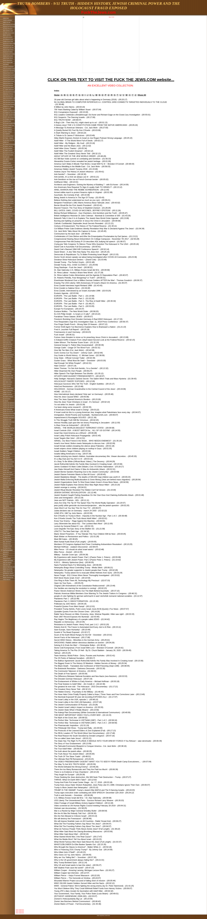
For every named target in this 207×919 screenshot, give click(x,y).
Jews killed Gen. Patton (8, 266)
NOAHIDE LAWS (6, 329)
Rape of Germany (7, 489)
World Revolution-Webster (9, 316)
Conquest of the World (8, 308)
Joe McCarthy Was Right (8, 192)
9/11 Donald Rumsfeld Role (9, 123)
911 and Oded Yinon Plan (8, 140)
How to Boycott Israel (7, 197)
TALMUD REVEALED (7, 222)
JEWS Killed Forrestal (8, 270)
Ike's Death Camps (7, 495)
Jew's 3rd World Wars (7, 344)
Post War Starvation (7, 491)
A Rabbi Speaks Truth (8, 232)
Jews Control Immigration (8, 199)
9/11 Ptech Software (7, 131)
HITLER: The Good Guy (8, 411)
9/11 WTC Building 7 (7, 127)
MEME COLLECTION (7, 569)
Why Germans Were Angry (9, 422)
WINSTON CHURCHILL (8, 445)
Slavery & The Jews (7, 371)
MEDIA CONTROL (7, 35)
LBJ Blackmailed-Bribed (8, 203)
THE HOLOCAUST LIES (8, 45)
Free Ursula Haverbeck (8, 85)
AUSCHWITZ (6, 64)
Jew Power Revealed (7, 28)
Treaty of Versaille (7, 386)
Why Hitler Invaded (7, 468)
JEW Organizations (7, 358)
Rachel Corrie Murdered (8, 354)
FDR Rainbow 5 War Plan (8, 428)
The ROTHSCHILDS (7, 165)
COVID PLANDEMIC (7, 20)
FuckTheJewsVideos (8, 550)
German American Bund (8, 388)
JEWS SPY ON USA (7, 346)
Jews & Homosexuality (8, 184)
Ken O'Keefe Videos (7, 514)
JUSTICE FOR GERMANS (8, 403)
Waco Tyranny (6, 506)
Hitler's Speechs (6, 457)
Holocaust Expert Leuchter (9, 75)
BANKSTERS (6, 161)
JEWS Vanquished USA (8, 188)
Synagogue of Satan (7, 300)
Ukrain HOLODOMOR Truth (9, 98)
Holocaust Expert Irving (8, 83)
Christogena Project (7, 546)
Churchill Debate (6, 447)
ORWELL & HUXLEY (7, 220)
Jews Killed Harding (7, 272)
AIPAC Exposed (6, 279)
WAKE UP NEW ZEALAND (9, 567)
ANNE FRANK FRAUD (8, 58)
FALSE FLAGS (6, 157)
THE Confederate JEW (8, 375)
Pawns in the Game (7, 318)
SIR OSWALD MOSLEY (8, 396)
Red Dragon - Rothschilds (8, 169)
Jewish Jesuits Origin (7, 249)
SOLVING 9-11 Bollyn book (9, 110)
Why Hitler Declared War (8, 466)
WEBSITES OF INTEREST (8, 508)
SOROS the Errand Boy (8, 258)
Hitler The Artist (6, 455)
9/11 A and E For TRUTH (8, 152)
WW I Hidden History (7, 382)
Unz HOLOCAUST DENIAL (9, 54)
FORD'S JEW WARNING (8, 285)
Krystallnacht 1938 (7, 419)
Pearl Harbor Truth (7, 424)
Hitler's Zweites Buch (7, 453)
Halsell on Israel (6, 205)
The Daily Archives (7, 548)
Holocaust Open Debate (8, 49)
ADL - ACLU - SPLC (7, 255)
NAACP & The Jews (7, 363)
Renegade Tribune (7, 516)
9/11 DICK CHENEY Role (8, 125)
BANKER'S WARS (7, 163)
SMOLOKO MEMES (7, 562)
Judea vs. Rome (6, 247)
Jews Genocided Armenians (9, 100)
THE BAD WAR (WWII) (8, 434)
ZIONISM (5, 239)
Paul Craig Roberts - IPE (8, 522)
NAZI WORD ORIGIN (7, 440)
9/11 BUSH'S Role (7, 121)
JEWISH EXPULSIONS (8, 56)
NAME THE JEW (6, 22)
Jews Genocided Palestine (9, 104)
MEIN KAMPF (6, 451)
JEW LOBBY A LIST (7, 281)
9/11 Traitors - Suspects (8, 138)
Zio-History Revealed (7, 241)
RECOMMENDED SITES (8, 510)
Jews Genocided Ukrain (8, 96)
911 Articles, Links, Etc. (8, 146)
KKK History (5, 325)
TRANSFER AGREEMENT (9, 417)
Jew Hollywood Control (8, 39)
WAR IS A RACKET (7, 306)
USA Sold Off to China (8, 215)
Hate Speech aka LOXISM (8, 226)
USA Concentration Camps (9, 68)
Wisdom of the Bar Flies (8, 577)
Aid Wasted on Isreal (7, 260)
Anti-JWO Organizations (8, 262)
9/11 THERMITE (6, 133)
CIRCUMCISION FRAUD (8, 331)
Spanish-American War (8, 377)
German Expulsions (7, 493)
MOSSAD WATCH (7, 527)
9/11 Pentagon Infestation (8, 119)
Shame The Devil (7, 314)
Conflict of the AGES (7, 304)
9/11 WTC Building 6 (7, 129)
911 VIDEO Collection (8, 150)
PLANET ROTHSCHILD (8, 176)
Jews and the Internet (7, 37)
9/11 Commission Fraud (8, 136)
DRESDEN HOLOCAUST (8, 485)
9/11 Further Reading (7, 148)
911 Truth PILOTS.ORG (8, 154)
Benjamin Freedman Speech (9, 228)
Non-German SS (6, 476)
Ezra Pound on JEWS (7, 503)
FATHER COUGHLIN (7, 394)
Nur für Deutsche (6, 398)
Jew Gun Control (6, 218)
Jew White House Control (8, 33)
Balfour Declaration (7, 384)
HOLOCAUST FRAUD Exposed (10, 43)
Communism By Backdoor (8, 194)
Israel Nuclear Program (8, 337)
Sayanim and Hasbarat (8, 253)
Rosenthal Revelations (8, 230)
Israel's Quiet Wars (7, 342)
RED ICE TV (5, 554)
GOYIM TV (5, 556)
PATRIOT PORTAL (7, 512)
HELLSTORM (6, 487)
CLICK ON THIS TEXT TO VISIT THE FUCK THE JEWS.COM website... (111, 79)
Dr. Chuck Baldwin (7, 535)
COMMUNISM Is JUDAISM (9, 190)
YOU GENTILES (6, 297)
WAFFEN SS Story (7, 478)
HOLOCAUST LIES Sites (8, 47)
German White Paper (7, 472)
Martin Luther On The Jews (9, 293)
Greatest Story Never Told (8, 449)
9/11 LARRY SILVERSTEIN (9, 115)
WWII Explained (6, 432)
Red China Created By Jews (9, 213)
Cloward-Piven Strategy (8, 201)
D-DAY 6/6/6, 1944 (7, 482)
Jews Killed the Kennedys (8, 268)
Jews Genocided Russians (9, 91)
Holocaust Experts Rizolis (8, 81)
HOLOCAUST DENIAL (8, 51)
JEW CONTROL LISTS (8, 30)
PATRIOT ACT (6, 142)
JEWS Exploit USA (7, 186)
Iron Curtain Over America (8, 289)
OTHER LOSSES (7, 497)
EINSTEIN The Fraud (7, 333)
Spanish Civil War (7, 379)
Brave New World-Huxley (8, 287)
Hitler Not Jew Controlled (8, 461)
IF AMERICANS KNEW (8, 560)
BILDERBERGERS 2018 (8, 283)
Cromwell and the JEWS (8, 369)
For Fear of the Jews (7, 310)
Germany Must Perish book (9, 413)
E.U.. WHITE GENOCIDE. (8, 89)
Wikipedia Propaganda (8, 236)
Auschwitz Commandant (8, 66)
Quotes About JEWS (7, 501)
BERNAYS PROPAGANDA (9, 234)
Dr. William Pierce (7, 537)
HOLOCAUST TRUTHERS (9, 70)
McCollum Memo (6, 426)
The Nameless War (7, 436)
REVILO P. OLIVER (7, 367)
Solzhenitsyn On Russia (8, 94)
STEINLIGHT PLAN (7, 348)
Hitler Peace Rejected (8, 464)
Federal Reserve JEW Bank (9, 178)
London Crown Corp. (7, 171)
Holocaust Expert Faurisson (9, 77)
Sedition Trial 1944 (7, 392)
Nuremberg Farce (7, 499)
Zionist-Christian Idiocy (8, 243)
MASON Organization (7, 361)
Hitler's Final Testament (8, 474)
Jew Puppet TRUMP (7, 211)
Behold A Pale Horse (7, 291)
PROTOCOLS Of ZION (8, 224)
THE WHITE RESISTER (8, 520)
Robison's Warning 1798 (8, 321)
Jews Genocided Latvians (8, 102)
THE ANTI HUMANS (7, 350)
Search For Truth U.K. (7, 525)
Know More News (7, 543)
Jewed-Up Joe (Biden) (8, 209)
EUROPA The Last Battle (8, 106)
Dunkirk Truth (6, 470)
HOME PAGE (6, 18)
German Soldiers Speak (8, 480)
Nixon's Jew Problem (7, 207)
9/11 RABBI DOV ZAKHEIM (9, 112)
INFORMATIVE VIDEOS (8, 573)
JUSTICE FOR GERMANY (8, 405)
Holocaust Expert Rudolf (8, 79)
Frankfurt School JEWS (8, 41)
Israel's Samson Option (8, 340)
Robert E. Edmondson (8, 390)
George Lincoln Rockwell (8, 518)
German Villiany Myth (7, 409)
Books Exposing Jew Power (9, 24)
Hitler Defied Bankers (7, 459)
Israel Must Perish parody (8, 415)
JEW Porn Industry (7, 182)
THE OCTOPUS (6, 302)
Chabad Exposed (7, 251)
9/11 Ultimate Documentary (9, 144)
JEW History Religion (7, 327)
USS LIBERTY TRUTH (8, 159)
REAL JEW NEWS (7, 541)
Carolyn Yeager (6, 533)
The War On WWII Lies (8, 438)
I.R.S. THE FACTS (7, 180)
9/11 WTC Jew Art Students (9, 117)
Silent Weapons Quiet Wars (9, 323)
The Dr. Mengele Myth (8, 62)
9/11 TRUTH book (7, 108)
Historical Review (7, 558)
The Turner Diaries (7, 295)
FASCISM (5, 335)
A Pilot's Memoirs (6, 579)
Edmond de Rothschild (8, 167)
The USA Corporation (7, 173)
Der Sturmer (5, 400)
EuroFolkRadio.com (7, 529)
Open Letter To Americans (8, 575)
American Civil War (7, 373)
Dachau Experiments (7, 60)
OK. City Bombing (7, 365)
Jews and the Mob (7, 276)
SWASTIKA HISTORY (7, 443)
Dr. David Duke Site (7, 539)
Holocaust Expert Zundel (8, 73)
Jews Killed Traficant (7, 274)
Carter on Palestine (7, 352)
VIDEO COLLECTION (7, 571)
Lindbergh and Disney (8, 356)
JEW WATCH (6, 531)
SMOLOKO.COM (6, 564)
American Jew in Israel (8, 312)
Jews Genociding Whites (8, 87)
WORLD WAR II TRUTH (8, 430)
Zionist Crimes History (8, 245)
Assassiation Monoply (8, 264)
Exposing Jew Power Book (9, 26)
